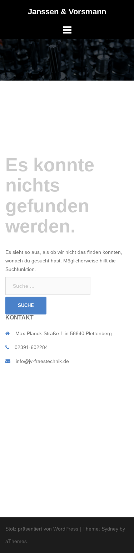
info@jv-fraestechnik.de (42, 361)
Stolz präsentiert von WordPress (41, 529)
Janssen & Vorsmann (67, 11)
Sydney (109, 529)
